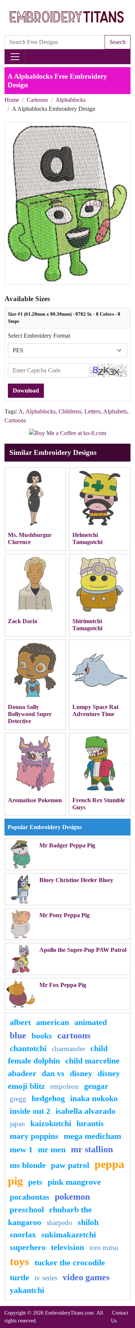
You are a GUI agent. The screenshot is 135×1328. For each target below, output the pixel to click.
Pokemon (72, 1197)
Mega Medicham (92, 1136)
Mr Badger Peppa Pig (67, 845)
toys (19, 1261)
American (52, 1022)
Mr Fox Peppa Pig (62, 985)
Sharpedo (59, 1223)
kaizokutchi (50, 1123)
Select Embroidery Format (39, 335)
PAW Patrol (70, 1165)
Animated (90, 1022)
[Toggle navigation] (15, 56)
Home (11, 100)
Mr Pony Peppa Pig (64, 915)
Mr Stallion (92, 1149)
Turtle (19, 1277)
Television (67, 1247)
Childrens (69, 411)
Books (42, 1035)
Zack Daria (22, 621)
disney (81, 1073)
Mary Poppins (34, 1136)
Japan (17, 1124)
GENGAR (96, 1086)
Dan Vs (53, 1073)
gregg (18, 1099)
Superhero (28, 1247)
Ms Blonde (28, 1165)
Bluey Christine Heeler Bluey (76, 880)
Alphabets (115, 411)
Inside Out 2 (30, 1111)
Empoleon (64, 1086)
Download (26, 390)
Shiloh (88, 1222)
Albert (20, 1022)
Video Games (86, 1277)
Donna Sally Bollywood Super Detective (30, 714)
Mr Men (52, 1149)
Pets (35, 1182)
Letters (92, 411)
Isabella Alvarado (86, 1111)
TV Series (45, 1278)
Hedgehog (48, 1098)
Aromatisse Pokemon (35, 800)
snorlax (23, 1234)
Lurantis (90, 1123)
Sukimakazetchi (68, 1234)
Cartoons (37, 100)
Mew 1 (21, 1149)
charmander (68, 1049)
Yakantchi (27, 1290)
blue (18, 1035)
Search (118, 42)
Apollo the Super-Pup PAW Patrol (82, 950)
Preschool (27, 1209)
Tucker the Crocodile (69, 1262)
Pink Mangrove (74, 1182)
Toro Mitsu (103, 1248)
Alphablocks (71, 100)
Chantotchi (28, 1048)
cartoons (73, 1035)
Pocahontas (30, 1197)
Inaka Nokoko (94, 1098)
